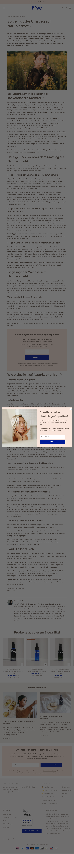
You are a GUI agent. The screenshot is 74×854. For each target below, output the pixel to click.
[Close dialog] (70, 409)
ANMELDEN (52, 442)
